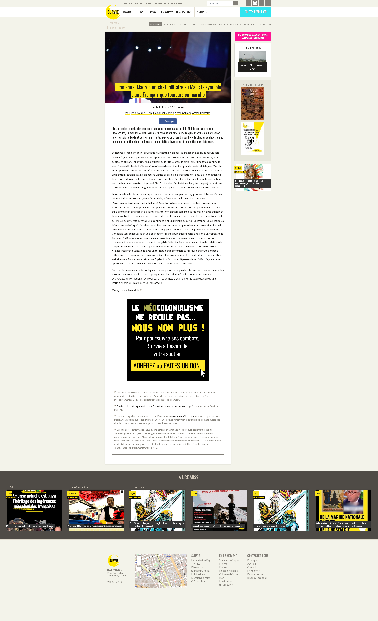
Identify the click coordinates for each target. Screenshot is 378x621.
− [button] (139, 562)
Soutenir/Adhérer (256, 11)
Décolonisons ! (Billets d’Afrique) (176, 12)
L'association (127, 12)
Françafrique (116, 27)
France (194, 24)
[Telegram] (248, 3)
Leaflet (169, 587)
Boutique (127, 3)
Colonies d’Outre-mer (230, 24)
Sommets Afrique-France (176, 24)
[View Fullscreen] (139, 569)
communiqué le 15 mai (183, 416)
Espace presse (175, 3)
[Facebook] (261, 3)
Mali (127, 113)
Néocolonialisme (208, 24)
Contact (148, 3)
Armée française (201, 113)
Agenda (138, 3)
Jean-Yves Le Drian (141, 113)
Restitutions (249, 24)
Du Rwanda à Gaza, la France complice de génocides (252, 36)
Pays (141, 12)
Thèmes (152, 12)
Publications (201, 12)
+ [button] (139, 558)
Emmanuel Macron (163, 113)
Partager (169, 121)
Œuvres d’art (264, 24)
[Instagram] (268, 3)
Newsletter (160, 3)
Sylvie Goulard (183, 113)
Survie (180, 107)
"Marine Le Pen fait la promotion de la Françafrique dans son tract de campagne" (155, 406)
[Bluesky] (255, 5)
